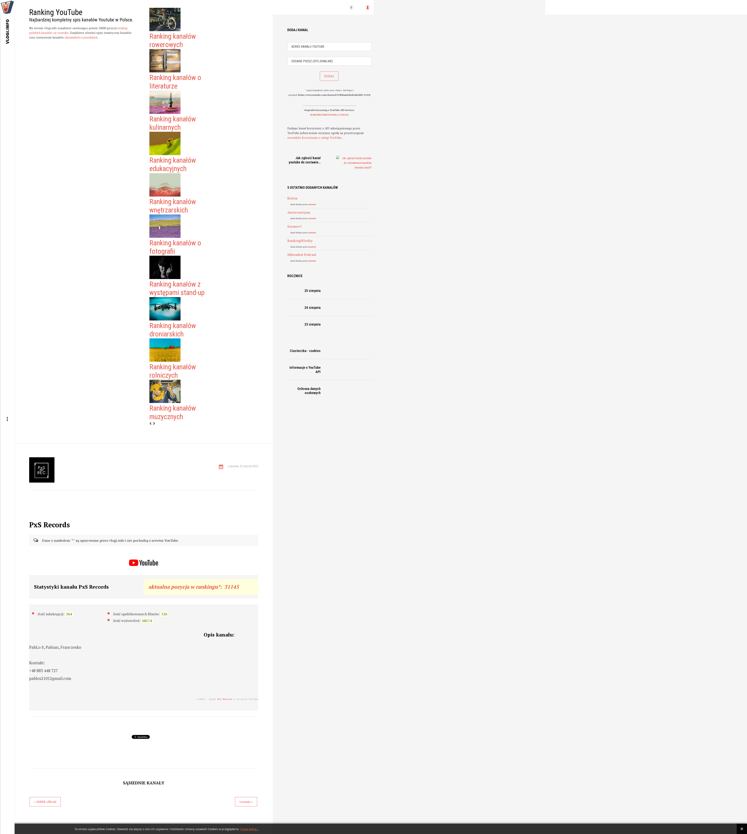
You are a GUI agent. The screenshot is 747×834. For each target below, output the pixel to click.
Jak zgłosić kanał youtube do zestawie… (305, 160)
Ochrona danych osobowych (309, 391)
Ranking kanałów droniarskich (172, 330)
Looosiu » (246, 802)
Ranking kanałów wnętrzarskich (172, 206)
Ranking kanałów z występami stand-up (177, 288)
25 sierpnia (312, 291)
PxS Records (224, 699)
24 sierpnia (312, 308)
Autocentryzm (298, 212)
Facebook (351, 8)
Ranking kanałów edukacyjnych (172, 164)
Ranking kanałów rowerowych (172, 40)
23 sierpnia (312, 324)
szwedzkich (89, 37)
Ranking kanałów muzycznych (172, 412)
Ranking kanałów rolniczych (172, 371)
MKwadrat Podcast (301, 254)
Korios (292, 198)
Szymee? (294, 226)
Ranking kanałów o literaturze (175, 82)
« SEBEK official (45, 802)
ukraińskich (72, 37)
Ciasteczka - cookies (305, 351)
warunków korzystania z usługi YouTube (314, 138)
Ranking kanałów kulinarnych (172, 123)
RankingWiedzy (300, 240)
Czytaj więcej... (249, 829)
